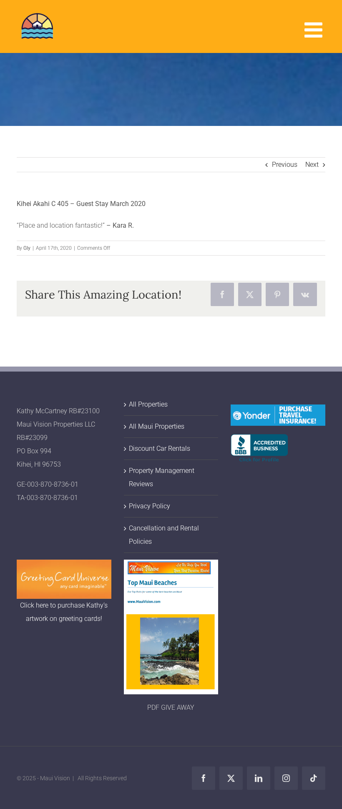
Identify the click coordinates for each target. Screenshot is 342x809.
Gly (26, 248)
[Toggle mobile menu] (314, 29)
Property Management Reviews (161, 477)
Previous (284, 164)
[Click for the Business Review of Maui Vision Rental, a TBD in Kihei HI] (259, 441)
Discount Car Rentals (159, 448)
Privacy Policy (149, 506)
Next (312, 164)
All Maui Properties (156, 426)
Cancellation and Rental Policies (164, 534)
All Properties (148, 404)
